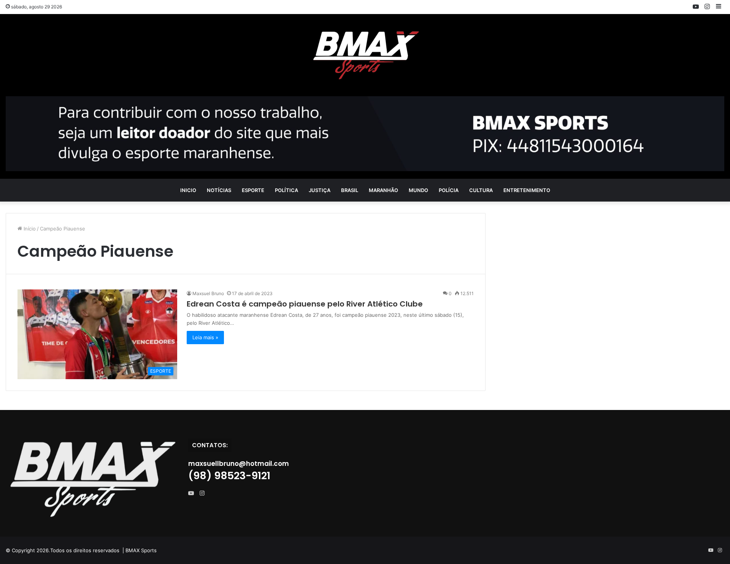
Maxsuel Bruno (208, 293)
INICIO (188, 190)
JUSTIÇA (319, 190)
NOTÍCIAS (219, 190)
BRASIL (349, 190)
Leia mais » (205, 337)
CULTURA (481, 190)
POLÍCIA (449, 190)
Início (29, 229)
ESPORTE (253, 190)
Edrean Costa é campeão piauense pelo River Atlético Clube (305, 304)
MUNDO (418, 190)
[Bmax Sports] (365, 55)
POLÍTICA (286, 190)
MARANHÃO (383, 190)
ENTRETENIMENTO (526, 190)
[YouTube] (192, 493)
